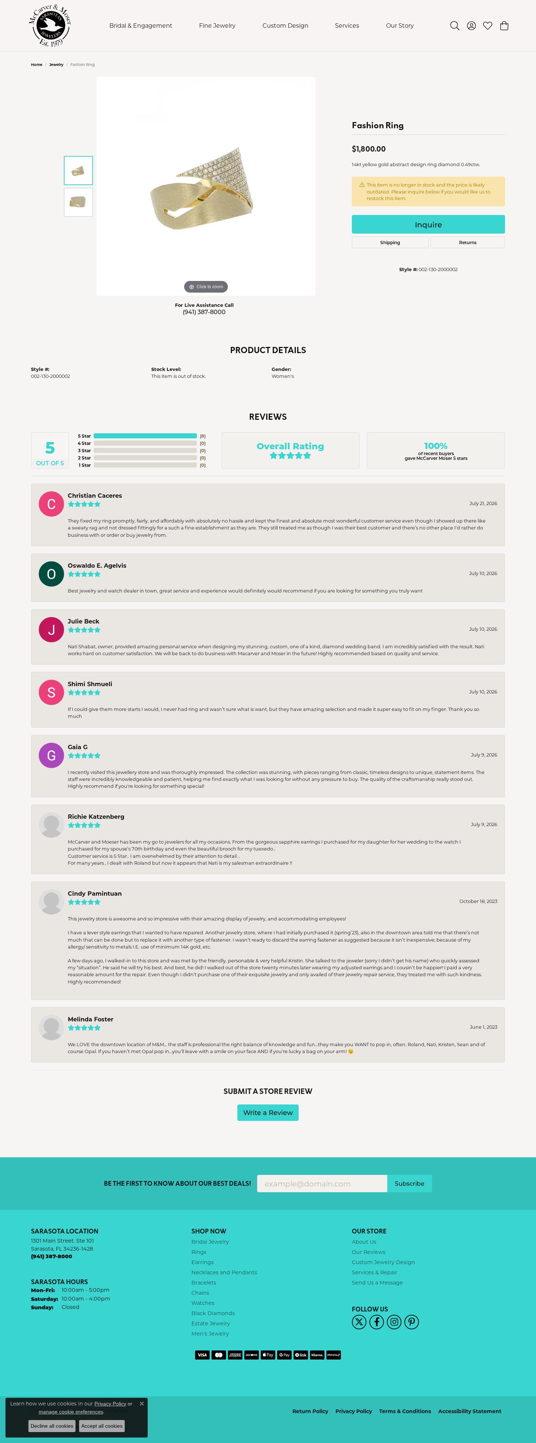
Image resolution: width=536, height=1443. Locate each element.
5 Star (84, 436)
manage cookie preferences (71, 1412)
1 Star (85, 465)
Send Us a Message (377, 1282)
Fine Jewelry (217, 25)
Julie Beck (84, 621)
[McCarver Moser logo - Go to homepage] (50, 25)
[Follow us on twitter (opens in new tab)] (359, 1322)
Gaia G (78, 747)
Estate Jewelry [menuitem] (210, 1323)
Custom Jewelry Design (383, 1262)
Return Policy (310, 1411)
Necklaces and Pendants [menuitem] (224, 1272)
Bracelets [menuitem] (203, 1282)
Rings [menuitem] (198, 1251)
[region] (206, 186)
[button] (454, 25)
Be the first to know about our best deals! (177, 1183)
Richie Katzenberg (96, 816)
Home (36, 64)
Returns (468, 242)
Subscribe (409, 1183)
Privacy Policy (353, 1411)
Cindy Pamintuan (95, 893)
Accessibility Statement (469, 1411)
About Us (364, 1241)
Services (347, 25)
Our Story (400, 25)
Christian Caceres (95, 495)
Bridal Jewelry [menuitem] (210, 1241)
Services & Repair (374, 1272)
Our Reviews (368, 1251)
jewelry (56, 64)
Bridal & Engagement (140, 25)
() (203, 436)
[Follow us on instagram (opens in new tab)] (394, 1322)
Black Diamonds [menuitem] (213, 1313)
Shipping (390, 242)
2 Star (84, 458)
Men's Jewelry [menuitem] (210, 1333)
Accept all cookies (102, 1426)
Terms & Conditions (405, 1411)
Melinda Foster (90, 1019)
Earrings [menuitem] (202, 1262)
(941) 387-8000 (204, 312)
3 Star (84, 450)
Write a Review (268, 1112)
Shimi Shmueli (90, 684)
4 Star (84, 443)
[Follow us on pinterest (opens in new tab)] (411, 1322)
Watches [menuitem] (202, 1302)
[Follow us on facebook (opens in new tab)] (376, 1322)
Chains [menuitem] (200, 1292)
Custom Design (285, 25)
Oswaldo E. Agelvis (97, 565)
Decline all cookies (52, 1426)
